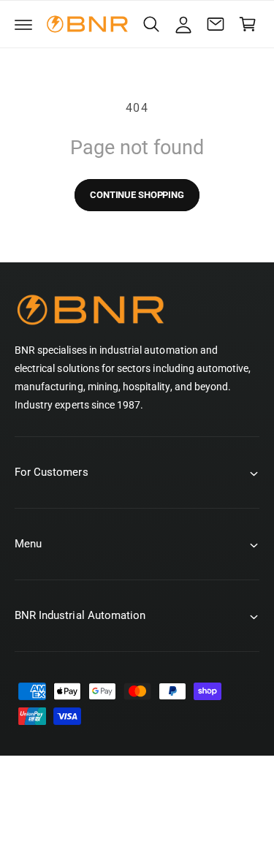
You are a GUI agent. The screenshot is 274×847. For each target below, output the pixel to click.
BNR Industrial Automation (152, 801)
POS (83, 816)
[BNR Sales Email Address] (215, 24)
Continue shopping (137, 194)
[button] (23, 24)
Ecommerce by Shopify (157, 816)
